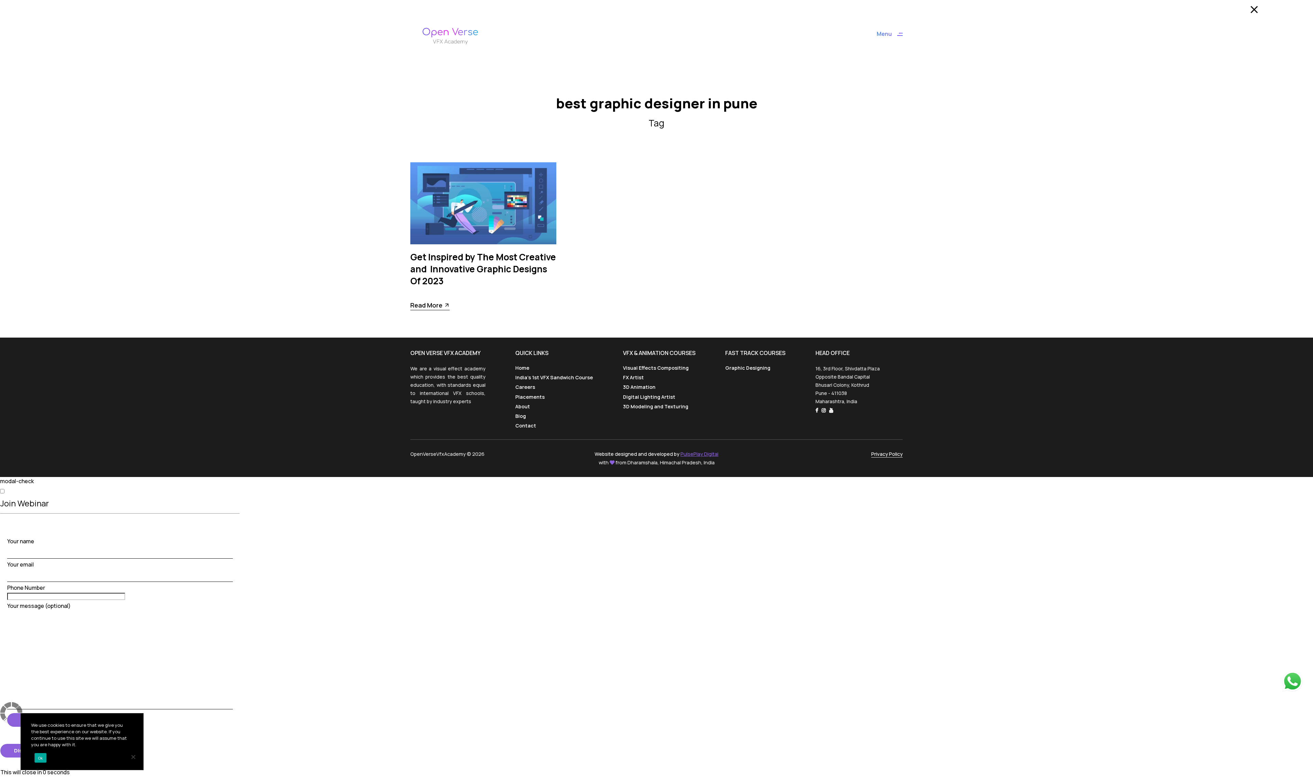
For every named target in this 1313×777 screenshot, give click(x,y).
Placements (530, 397)
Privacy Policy (887, 454)
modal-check (17, 481)
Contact (525, 425)
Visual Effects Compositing (656, 368)
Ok (40, 758)
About (522, 406)
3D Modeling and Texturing (655, 406)
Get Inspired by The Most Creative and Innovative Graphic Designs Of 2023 (483, 269)
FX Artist (633, 377)
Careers (525, 387)
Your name (20, 541)
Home (522, 368)
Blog (520, 416)
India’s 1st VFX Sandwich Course (554, 377)
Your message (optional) (39, 606)
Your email (20, 564)
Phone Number (26, 587)
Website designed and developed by (656, 454)
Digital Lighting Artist (649, 397)
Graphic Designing (747, 368)
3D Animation (639, 387)
